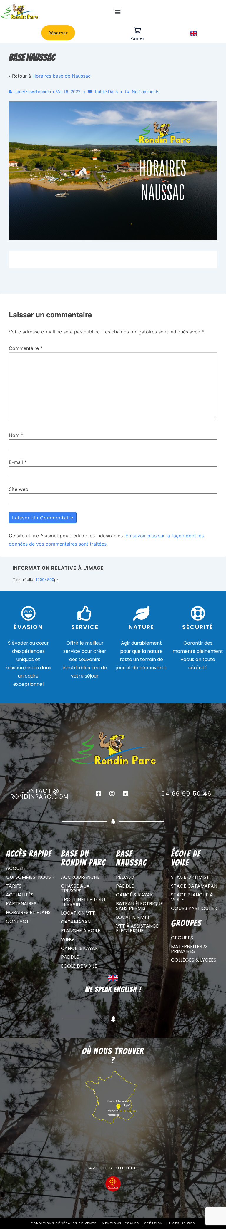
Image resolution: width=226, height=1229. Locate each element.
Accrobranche (80, 877)
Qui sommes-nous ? (30, 877)
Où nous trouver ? (113, 1055)
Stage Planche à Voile (192, 897)
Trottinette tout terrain (83, 902)
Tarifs (13, 886)
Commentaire (26, 348)
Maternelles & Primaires (189, 949)
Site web (18, 489)
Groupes (182, 937)
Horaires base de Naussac (61, 76)
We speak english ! (113, 989)
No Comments (145, 91)
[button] (117, 11)
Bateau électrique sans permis (139, 906)
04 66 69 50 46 (186, 793)
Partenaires (21, 903)
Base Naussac (131, 858)
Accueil (15, 868)
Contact (17, 921)
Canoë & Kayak (79, 948)
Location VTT (78, 913)
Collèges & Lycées (193, 960)
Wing (67, 939)
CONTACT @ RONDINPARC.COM (39, 794)
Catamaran (76, 921)
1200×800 (45, 579)
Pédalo (125, 877)
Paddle (70, 957)
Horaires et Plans (28, 912)
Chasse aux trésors (75, 888)
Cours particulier (194, 908)
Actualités (20, 894)
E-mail (16, 462)
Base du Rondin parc (83, 858)
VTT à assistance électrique (137, 928)
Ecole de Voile (79, 966)
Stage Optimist (190, 877)
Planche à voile (80, 930)
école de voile (186, 858)
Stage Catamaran (194, 886)
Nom (14, 435)
